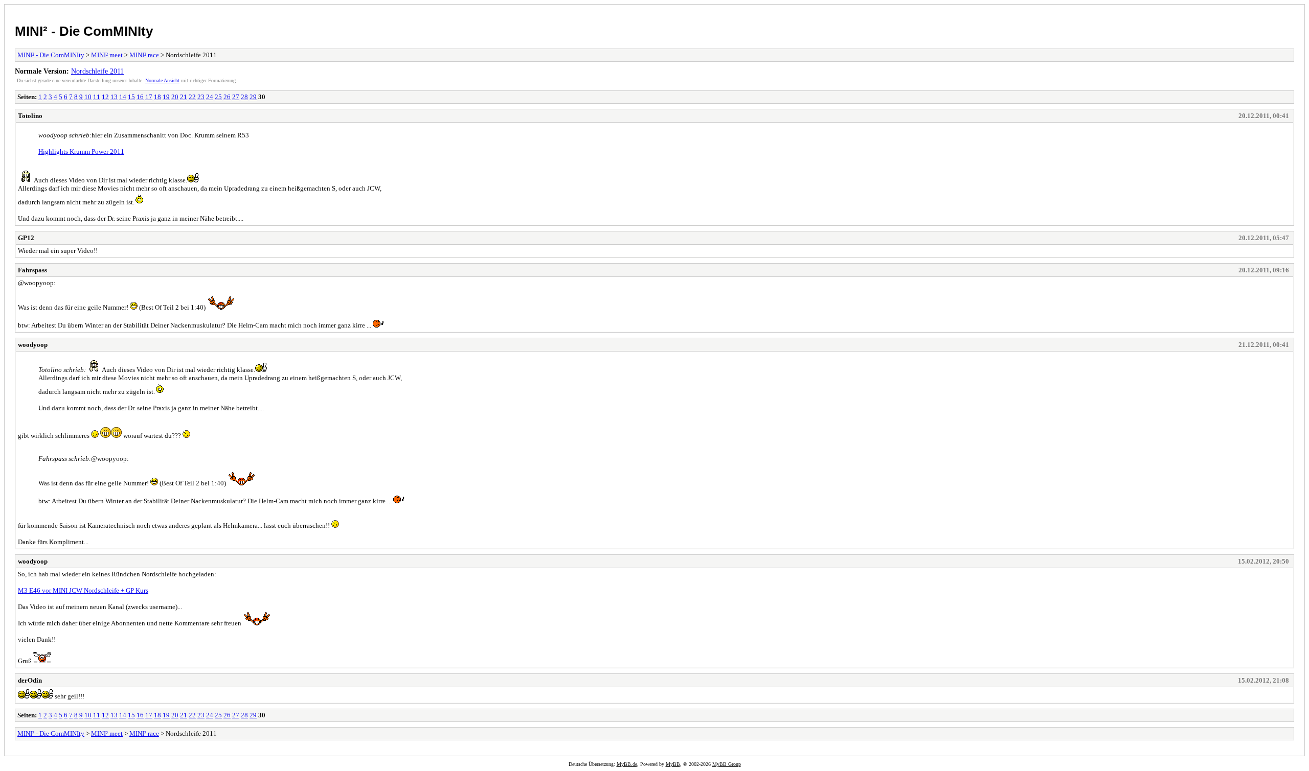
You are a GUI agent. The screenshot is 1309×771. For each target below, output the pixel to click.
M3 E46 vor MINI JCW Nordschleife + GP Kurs (83, 590)
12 (105, 97)
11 (96, 97)
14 (122, 97)
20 (174, 97)
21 (183, 97)
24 (209, 97)
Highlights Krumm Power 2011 (81, 151)
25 (218, 97)
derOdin (30, 680)
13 (114, 97)
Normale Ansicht (162, 80)
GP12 (26, 238)
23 (201, 97)
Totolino (30, 116)
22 (192, 97)
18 (157, 97)
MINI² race (144, 55)
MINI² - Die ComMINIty (84, 31)
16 (140, 97)
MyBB (673, 764)
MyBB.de (627, 764)
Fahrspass (32, 270)
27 (235, 97)
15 (131, 97)
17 (148, 97)
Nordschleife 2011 (97, 71)
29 (253, 97)
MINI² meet (107, 55)
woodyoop (33, 344)
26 (227, 97)
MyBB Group (726, 764)
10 (88, 97)
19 (166, 97)
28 (244, 97)
